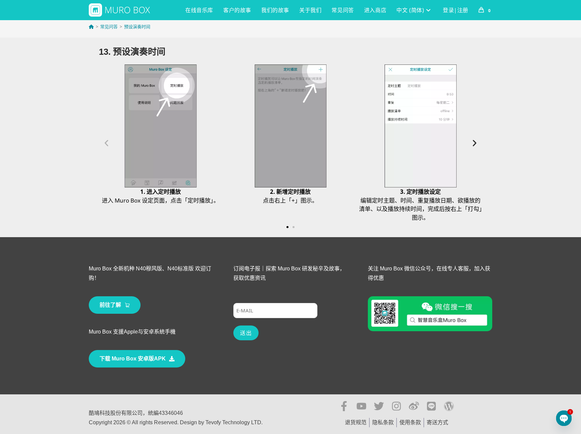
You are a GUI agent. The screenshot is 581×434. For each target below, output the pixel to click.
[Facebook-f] (344, 406)
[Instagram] (396, 406)
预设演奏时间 (137, 27)
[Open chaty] (564, 418)
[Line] (431, 406)
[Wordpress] (449, 406)
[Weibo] (414, 406)
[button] (106, 143)
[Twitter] (379, 406)
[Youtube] (361, 406)
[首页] (91, 27)
